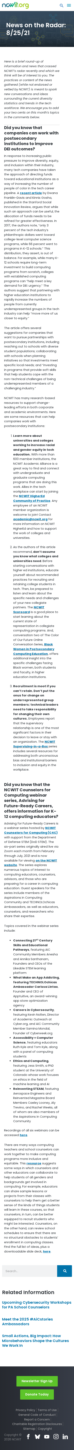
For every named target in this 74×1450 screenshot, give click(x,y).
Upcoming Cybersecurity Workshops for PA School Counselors (36, 1305)
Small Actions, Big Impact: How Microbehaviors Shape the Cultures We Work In (35, 1340)
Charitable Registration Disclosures (37, 1424)
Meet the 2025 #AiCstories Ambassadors (27, 1321)
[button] (62, 7)
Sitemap (29, 1429)
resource (34, 1163)
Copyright (45, 1429)
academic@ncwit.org (30, 519)
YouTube (46, 1436)
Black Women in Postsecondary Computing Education (33, 649)
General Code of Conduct (37, 1415)
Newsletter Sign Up (37, 1381)
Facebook (28, 1436)
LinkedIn (65, 1436)
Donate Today (37, 1394)
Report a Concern (37, 1419)
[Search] (64, 1271)
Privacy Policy (25, 1410)
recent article (31, 193)
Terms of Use (47, 1410)
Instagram (56, 1436)
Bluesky (37, 1436)
